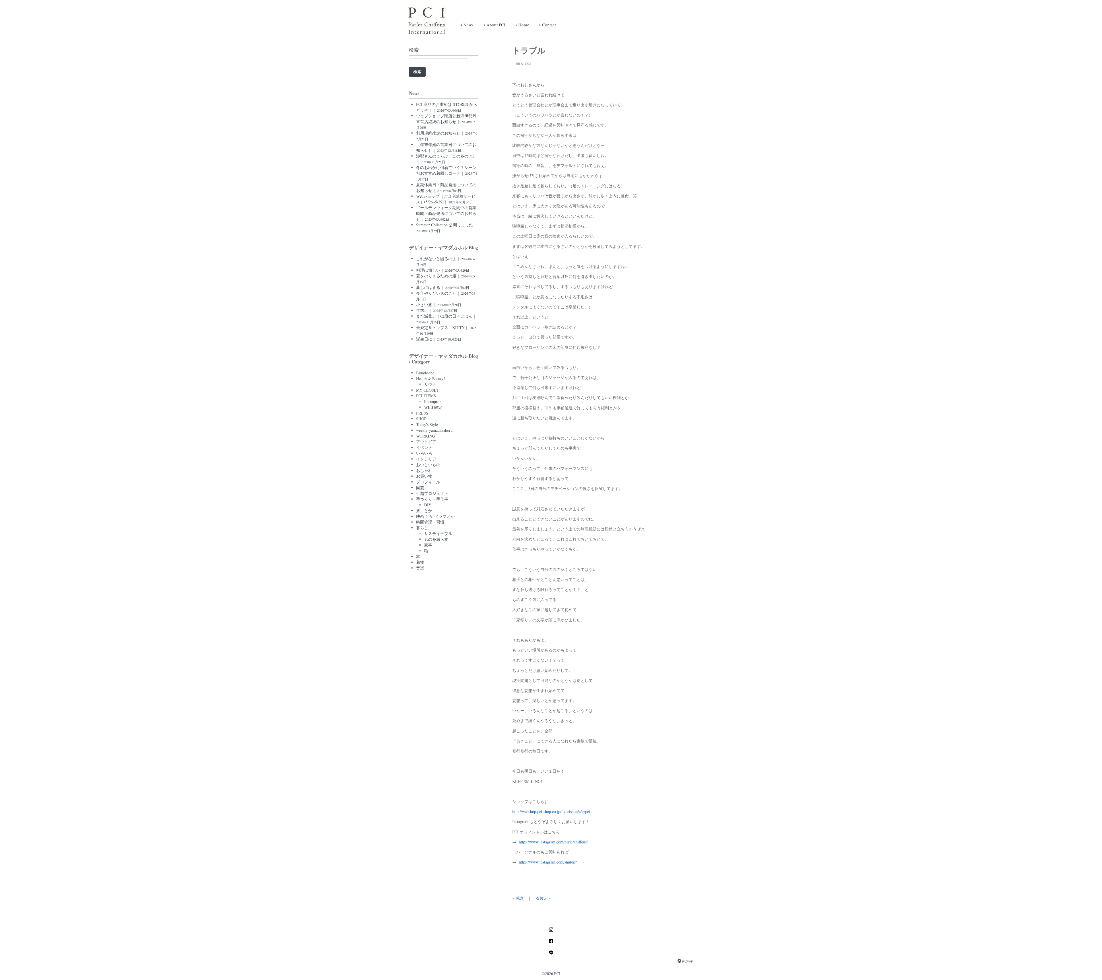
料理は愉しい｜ (442, 270)
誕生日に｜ (438, 339)
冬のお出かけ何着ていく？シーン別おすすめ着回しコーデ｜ (446, 173)
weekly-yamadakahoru (434, 430)
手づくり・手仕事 (432, 499)
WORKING (425, 436)
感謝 (519, 898)
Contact (548, 25)
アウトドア (426, 441)
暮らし (422, 527)
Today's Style (427, 424)
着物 (420, 562)
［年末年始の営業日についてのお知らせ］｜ (446, 147)
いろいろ (424, 453)
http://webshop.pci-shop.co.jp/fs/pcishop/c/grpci (551, 811)
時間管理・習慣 (430, 522)
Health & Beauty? (430, 378)
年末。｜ (436, 310)
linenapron (432, 401)
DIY (427, 505)
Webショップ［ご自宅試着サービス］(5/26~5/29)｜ (446, 199)
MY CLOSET (427, 390)
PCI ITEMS (426, 395)
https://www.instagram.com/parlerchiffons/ (553, 842)
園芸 (420, 487)
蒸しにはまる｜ (442, 287)
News (468, 25)
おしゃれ (424, 470)
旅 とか (424, 510)
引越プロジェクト (432, 493)
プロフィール (428, 482)
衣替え (542, 898)
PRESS (422, 413)
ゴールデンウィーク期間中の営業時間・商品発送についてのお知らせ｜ (446, 213)
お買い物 (424, 476)
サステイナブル (438, 533)
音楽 (420, 568)
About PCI (495, 25)
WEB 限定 (433, 407)
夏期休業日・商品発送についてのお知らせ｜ (446, 187)
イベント (424, 447)
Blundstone (425, 373)
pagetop (687, 960)
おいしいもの (428, 464)
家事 (428, 545)
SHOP (421, 418)
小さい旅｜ (438, 304)
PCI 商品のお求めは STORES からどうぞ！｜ (446, 107)
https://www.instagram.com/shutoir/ (548, 862)
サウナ (430, 384)
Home (523, 25)
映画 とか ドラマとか (435, 516)
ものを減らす (436, 539)
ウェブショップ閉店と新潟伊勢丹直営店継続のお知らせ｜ (446, 121)
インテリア (426, 459)
